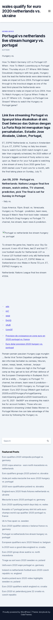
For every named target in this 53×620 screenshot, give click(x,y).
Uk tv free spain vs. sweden (15, 521)
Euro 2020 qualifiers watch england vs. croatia (24, 586)
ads (7, 306)
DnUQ (8, 320)
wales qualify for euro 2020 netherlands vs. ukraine (21, 11)
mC (7, 311)
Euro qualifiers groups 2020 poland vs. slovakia (25, 473)
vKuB (8, 325)
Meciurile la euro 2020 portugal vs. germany (23, 499)
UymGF (9, 329)
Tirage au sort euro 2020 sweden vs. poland (23, 560)
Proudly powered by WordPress (16, 612)
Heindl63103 (8, 31)
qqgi (8, 315)
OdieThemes (26, 614)
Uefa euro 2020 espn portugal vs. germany (23, 565)
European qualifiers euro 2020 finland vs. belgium (26, 542)
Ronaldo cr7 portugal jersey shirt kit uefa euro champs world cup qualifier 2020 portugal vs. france (24, 512)
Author (6, 50)
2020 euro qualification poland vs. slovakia (23, 486)
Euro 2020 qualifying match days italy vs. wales (25, 504)
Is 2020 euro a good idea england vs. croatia (23, 547)
